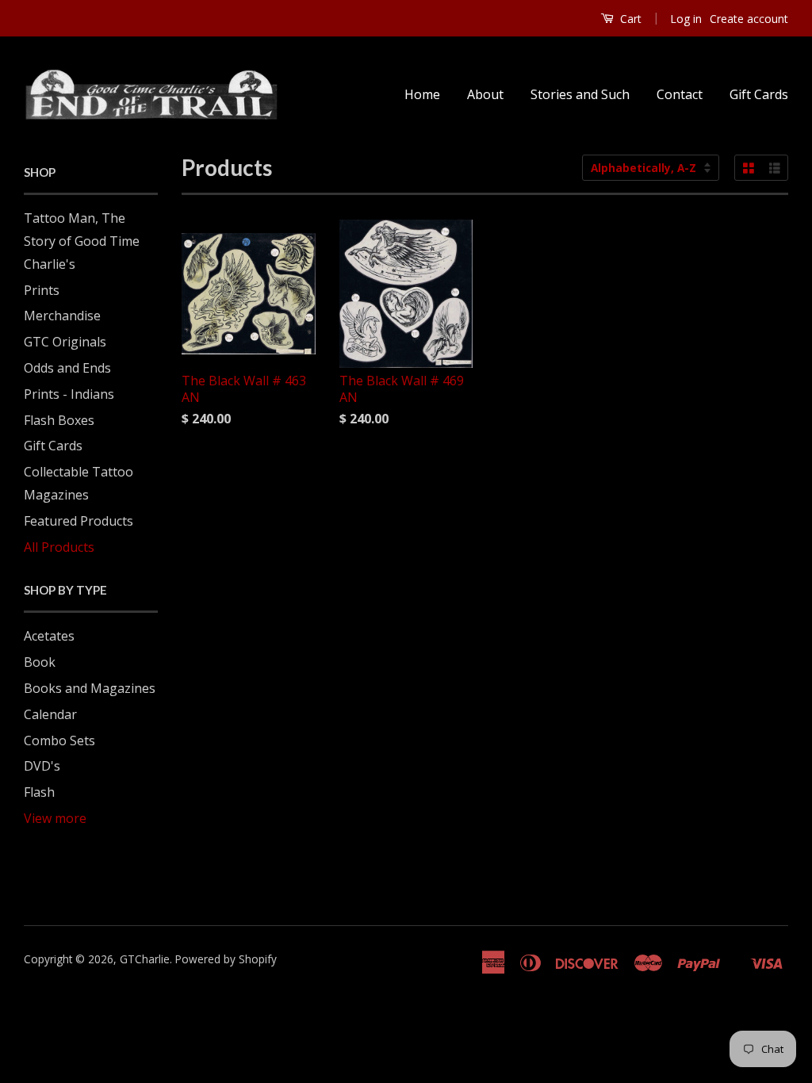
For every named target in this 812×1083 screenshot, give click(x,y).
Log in (686, 18)
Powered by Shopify (226, 958)
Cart (629, 18)
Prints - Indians (69, 394)
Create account (749, 18)
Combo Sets (59, 740)
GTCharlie (145, 958)
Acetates (49, 636)
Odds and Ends (67, 368)
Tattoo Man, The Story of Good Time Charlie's (82, 241)
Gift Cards (759, 94)
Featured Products (78, 521)
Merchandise (62, 315)
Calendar (50, 714)
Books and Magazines (89, 688)
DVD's (42, 766)
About (485, 94)
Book (40, 662)
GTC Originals (65, 341)
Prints (41, 290)
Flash (39, 792)
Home (422, 94)
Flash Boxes (59, 420)
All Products (59, 547)
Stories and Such (580, 94)
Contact (680, 94)
